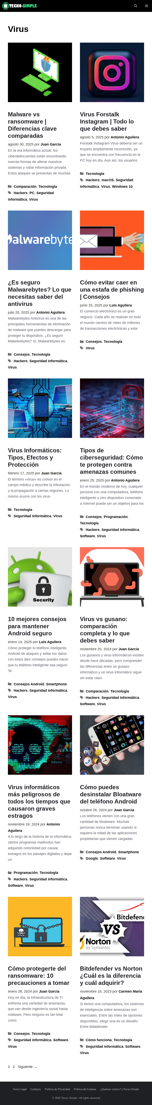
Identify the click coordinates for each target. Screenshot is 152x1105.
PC (31, 193)
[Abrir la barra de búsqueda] (135, 6)
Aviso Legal (20, 1089)
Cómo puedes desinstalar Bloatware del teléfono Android (111, 794)
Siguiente (27, 1067)
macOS (108, 180)
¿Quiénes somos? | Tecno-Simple (119, 1089)
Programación (116, 517)
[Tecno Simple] (19, 6)
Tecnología (47, 187)
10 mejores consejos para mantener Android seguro (37, 626)
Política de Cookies (85, 1089)
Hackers (21, 193)
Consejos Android (29, 684)
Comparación (25, 187)
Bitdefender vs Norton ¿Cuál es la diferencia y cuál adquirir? (111, 975)
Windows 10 (122, 187)
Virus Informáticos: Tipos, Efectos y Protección (35, 457)
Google (92, 858)
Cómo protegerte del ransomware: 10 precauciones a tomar (38, 975)
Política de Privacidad (57, 1089)
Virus (33, 199)
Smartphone (56, 684)
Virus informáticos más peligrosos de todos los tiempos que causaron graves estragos (39, 801)
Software (87, 536)
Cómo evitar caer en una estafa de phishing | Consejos (112, 289)
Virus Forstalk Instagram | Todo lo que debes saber (107, 121)
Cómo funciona (99, 1040)
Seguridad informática (48, 361)
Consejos (22, 354)
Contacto (35, 1089)
